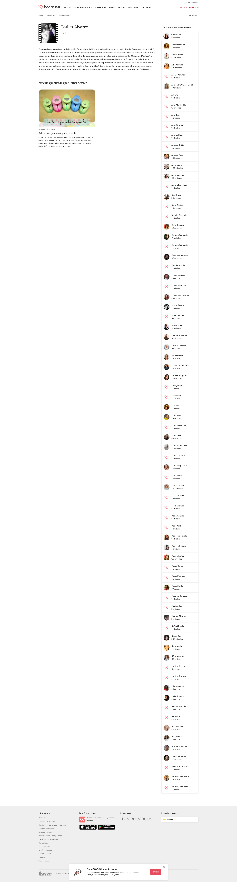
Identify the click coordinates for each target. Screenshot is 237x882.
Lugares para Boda (83, 7)
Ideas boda (133, 7)
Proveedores (100, 7)
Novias (112, 7)
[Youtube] (144, 819)
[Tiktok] (149, 819)
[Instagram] (139, 819)
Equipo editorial (45, 854)
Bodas (41, 15)
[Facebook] (122, 819)
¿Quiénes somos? (45, 850)
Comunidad (146, 7)
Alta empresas (44, 846)
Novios (121, 7)
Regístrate (193, 7)
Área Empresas (192, 3)
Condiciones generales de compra (52, 825)
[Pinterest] (133, 819)
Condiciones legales (47, 821)
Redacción (51, 15)
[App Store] (88, 829)
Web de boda (44, 861)
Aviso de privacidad (46, 829)
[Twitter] (128, 819)
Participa (155, 872)
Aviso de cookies (45, 832)
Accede (183, 7)
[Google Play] (106, 829)
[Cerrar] (163, 867)
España (170, 820)
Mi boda (67, 7)
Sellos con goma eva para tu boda (57, 133)
